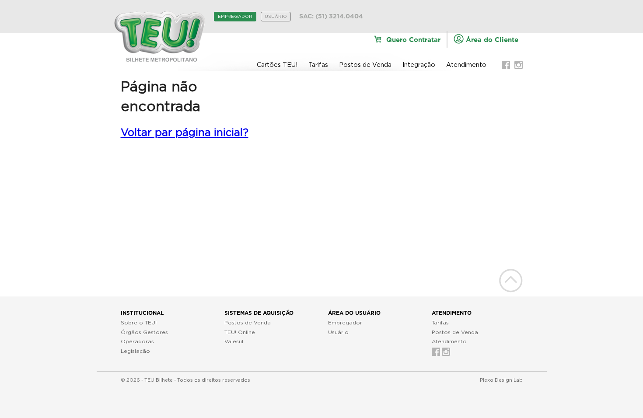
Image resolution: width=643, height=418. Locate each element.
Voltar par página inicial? (184, 133)
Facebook (506, 65)
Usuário (276, 16)
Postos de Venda (365, 65)
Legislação (135, 351)
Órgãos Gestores (144, 332)
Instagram (518, 65)
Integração (418, 65)
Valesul (233, 341)
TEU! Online (239, 332)
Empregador (235, 16)
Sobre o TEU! (139, 322)
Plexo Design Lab (501, 380)
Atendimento (466, 65)
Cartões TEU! (277, 65)
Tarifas (318, 65)
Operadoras (137, 341)
